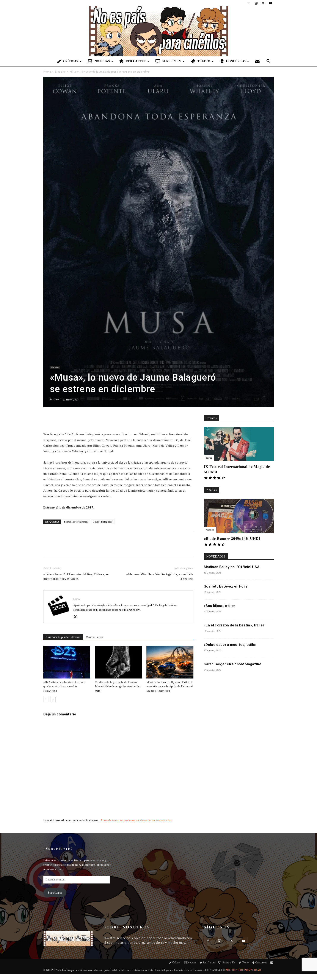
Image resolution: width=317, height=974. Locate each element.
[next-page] (53, 699)
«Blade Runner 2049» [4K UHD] (232, 538)
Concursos (236, 61)
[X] (263, 3)
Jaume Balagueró (103, 521)
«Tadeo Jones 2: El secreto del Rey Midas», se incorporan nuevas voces (76, 576)
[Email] (103, 547)
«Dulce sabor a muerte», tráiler (230, 644)
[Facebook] (249, 3)
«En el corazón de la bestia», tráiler (234, 625)
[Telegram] (113, 547)
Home (47, 71)
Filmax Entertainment (76, 521)
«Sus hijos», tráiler (219, 606)
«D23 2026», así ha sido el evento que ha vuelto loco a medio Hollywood (64, 686)
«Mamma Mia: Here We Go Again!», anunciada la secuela (159, 576)
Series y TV (171, 61)
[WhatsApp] (93, 547)
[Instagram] (256, 3)
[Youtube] (270, 3)
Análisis (210, 530)
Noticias (102, 61)
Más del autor (94, 637)
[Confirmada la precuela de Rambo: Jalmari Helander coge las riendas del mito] (118, 662)
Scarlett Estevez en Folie (226, 586)
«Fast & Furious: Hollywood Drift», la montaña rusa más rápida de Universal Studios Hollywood (169, 686)
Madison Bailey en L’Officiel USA (231, 567)
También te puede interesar (63, 637)
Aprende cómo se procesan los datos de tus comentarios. (136, 820)
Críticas (70, 61)
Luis (57, 399)
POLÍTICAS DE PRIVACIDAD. (243, 970)
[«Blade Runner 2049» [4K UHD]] (239, 516)
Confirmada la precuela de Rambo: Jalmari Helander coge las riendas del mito (118, 686)
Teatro (204, 61)
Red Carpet (136, 61)
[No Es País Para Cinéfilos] (158, 31)
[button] (268, 62)
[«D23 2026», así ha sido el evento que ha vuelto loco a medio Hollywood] (66, 662)
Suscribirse (55, 892)
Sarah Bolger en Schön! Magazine (232, 664)
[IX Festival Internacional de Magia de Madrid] (239, 444)
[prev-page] (46, 699)
